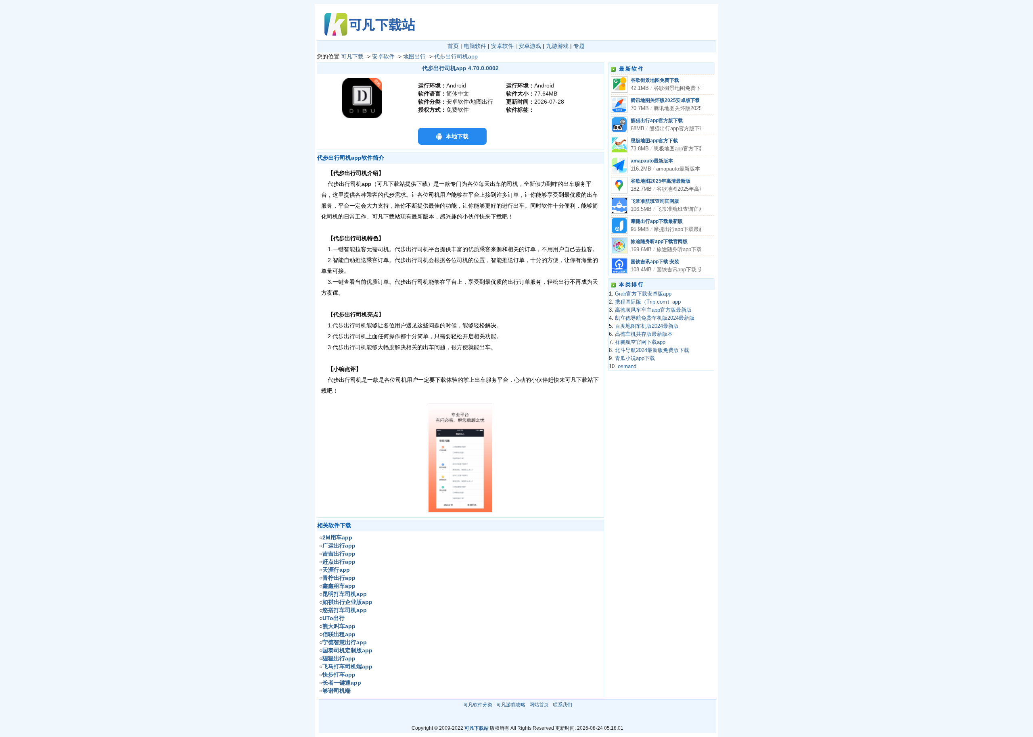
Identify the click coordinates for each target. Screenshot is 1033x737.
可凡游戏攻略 (510, 705)
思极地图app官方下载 (654, 141)
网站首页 (539, 705)
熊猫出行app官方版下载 (657, 120)
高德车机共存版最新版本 (644, 334)
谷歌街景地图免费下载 (655, 80)
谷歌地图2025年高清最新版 (660, 181)
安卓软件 (502, 46)
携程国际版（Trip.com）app (648, 302)
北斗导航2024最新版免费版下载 (652, 350)
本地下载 (457, 136)
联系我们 (562, 705)
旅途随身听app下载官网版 (659, 241)
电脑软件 (475, 46)
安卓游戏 (530, 46)
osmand (627, 366)
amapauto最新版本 (652, 161)
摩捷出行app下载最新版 (657, 221)
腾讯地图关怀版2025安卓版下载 (665, 100)
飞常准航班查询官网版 (655, 201)
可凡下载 (352, 56)
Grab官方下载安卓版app (643, 294)
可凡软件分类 (477, 705)
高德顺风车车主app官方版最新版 (653, 310)
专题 (579, 46)
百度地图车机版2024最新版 (647, 326)
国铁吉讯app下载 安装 (655, 261)
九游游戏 (557, 46)
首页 (453, 46)
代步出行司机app (456, 56)
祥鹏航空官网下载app (640, 342)
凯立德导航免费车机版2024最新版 (654, 318)
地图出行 (414, 56)
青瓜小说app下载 (635, 358)
